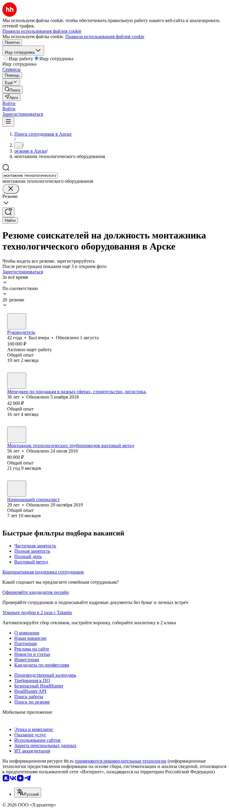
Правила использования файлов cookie (104, 36)
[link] (12, 89)
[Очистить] (10, 189)
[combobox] (30, 175)
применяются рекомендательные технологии (120, 760)
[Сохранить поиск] (8, 212)
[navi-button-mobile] (8, 122)
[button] (9, 103)
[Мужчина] (16, 321)
